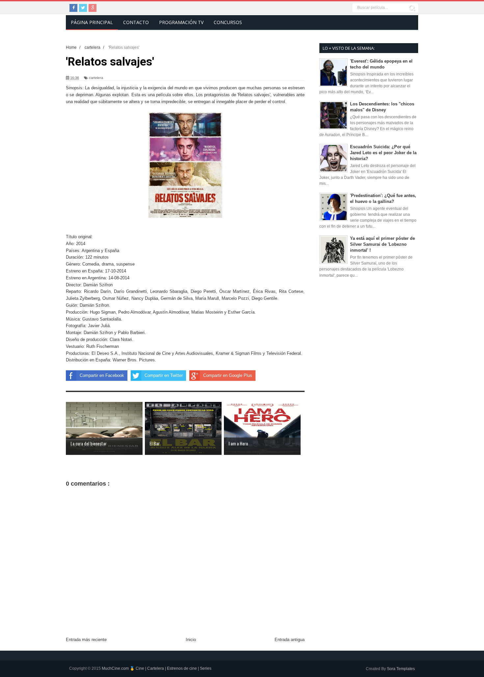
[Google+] (92, 8)
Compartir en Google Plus (227, 375)
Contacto (136, 22)
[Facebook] (73, 8)
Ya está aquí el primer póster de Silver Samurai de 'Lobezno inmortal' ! (382, 244)
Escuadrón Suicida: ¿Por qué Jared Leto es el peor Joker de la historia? (383, 152)
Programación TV (181, 22)
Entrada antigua (290, 639)
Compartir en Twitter (164, 375)
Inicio (191, 639)
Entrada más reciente (86, 639)
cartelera (96, 78)
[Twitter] (83, 8)
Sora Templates (401, 668)
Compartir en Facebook (102, 375)
